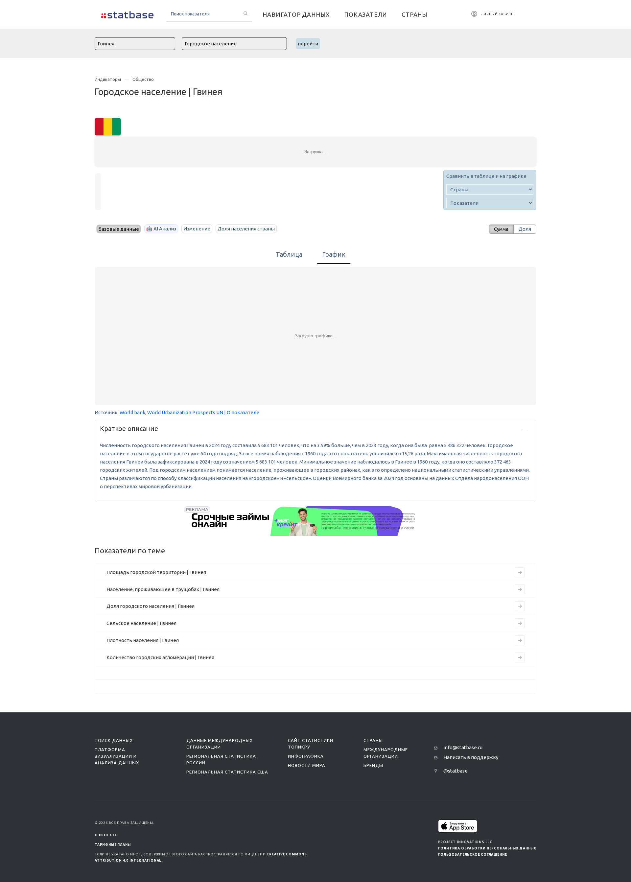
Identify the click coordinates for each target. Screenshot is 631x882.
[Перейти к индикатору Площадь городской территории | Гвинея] (520, 572)
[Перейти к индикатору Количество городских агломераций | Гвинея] (520, 657)
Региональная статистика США (227, 772)
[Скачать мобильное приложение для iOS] (458, 826)
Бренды (373, 765)
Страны (373, 740)
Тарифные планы (113, 844)
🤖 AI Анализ (161, 228)
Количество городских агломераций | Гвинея (160, 657)
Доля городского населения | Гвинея (150, 606)
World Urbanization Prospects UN (185, 412)
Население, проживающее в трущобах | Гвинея (163, 589)
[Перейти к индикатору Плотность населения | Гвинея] (520, 640)
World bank (132, 412)
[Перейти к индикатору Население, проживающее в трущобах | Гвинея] (520, 589)
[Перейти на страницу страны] (108, 126)
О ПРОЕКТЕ (106, 835)
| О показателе (241, 412)
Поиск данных (114, 740)
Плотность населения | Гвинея (142, 640)
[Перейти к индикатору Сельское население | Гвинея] (520, 623)
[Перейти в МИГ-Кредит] (303, 521)
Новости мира (306, 765)
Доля (525, 229)
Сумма (501, 229)
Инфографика (306, 756)
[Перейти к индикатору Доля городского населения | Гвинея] (520, 606)
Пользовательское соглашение (472, 854)
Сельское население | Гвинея (141, 623)
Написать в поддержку (470, 757)
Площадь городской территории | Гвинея (156, 572)
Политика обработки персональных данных (487, 848)
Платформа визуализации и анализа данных (117, 756)
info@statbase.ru (462, 747)
